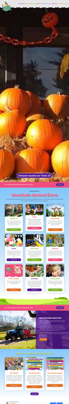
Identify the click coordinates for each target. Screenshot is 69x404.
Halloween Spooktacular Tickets (32, 175)
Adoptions (49, 3)
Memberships (32, 3)
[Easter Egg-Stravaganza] (55, 373)
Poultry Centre (64, 3)
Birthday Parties (39, 3)
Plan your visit (20, 3)
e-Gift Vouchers (54, 3)
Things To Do (27, 3)
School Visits (44, 3)
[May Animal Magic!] (34, 373)
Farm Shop (60, 3)
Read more (34, 393)
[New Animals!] (14, 373)
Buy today (59, 184)
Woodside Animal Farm (14, 401)
